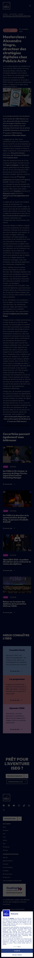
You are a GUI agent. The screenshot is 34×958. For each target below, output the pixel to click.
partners (12, 918)
